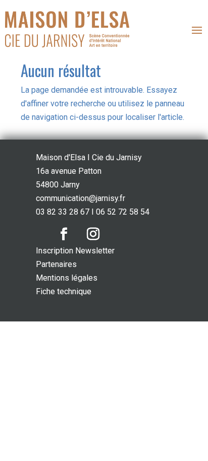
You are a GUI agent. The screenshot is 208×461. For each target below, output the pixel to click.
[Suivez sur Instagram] (93, 234)
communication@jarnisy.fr (80, 198)
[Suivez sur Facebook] (63, 234)
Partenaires (56, 264)
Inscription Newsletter (75, 250)
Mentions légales (66, 278)
